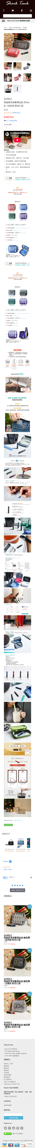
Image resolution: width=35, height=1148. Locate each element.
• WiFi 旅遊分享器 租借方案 (11, 1051)
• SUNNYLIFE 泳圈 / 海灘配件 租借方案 (15, 1053)
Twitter (5, 1128)
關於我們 (6, 1068)
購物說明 (6, 1066)
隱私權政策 (7, 1077)
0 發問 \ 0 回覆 (7, 869)
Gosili (6, 109)
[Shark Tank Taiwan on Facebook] (22, 10)
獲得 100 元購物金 (17, 1133)
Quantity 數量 (8, 124)
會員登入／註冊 (8, 1063)
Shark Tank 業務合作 (10, 1081)
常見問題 (6, 1072)
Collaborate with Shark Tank (12, 1084)
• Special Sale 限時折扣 (10, 1049)
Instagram (17, 1128)
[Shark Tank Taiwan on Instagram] (31, 10)
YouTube (13, 1128)
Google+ (21, 1128)
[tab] (5, 877)
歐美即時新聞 (7, 1105)
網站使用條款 (7, 1075)
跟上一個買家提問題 (11, 120)
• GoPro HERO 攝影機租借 (11, 1056)
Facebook (9, 1128)
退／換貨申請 (7, 1079)
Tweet (15, 820)
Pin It (19, 820)
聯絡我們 (6, 1070)
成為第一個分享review (17, 890)
